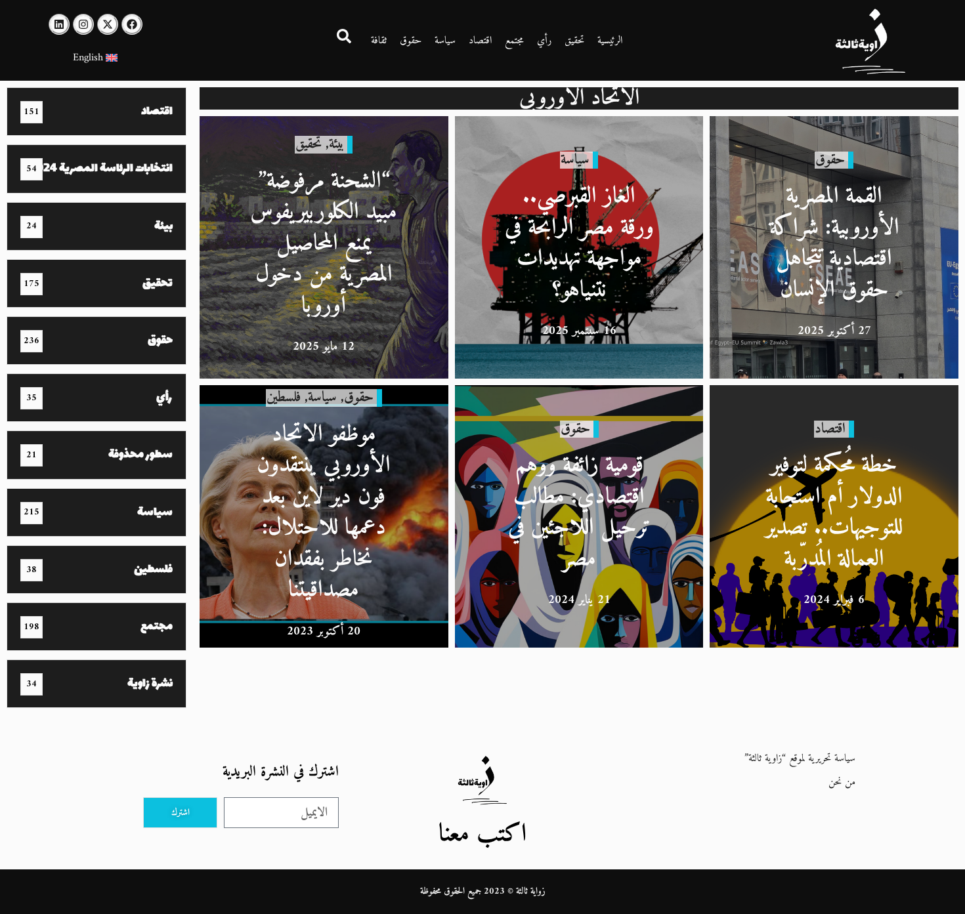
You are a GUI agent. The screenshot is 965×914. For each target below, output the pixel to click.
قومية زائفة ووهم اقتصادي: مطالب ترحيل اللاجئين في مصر (579, 512)
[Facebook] (131, 24)
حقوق (410, 40)
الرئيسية (609, 40)
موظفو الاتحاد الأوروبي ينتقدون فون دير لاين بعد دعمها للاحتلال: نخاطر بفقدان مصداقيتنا (324, 513)
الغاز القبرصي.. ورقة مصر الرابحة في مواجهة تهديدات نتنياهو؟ (579, 243)
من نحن (841, 782)
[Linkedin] (59, 24)
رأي (544, 40)
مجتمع (514, 40)
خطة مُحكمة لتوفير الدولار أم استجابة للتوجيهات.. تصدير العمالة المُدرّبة (834, 512)
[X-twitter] (107, 24)
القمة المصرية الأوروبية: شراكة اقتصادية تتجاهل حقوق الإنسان (834, 243)
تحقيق (574, 40)
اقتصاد (480, 40)
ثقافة (379, 40)
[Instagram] (83, 24)
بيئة (336, 144)
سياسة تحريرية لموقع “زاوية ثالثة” (799, 758)
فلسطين (284, 397)
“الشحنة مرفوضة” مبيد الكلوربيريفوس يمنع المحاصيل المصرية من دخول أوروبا (323, 243)
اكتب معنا (482, 834)
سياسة (445, 40)
